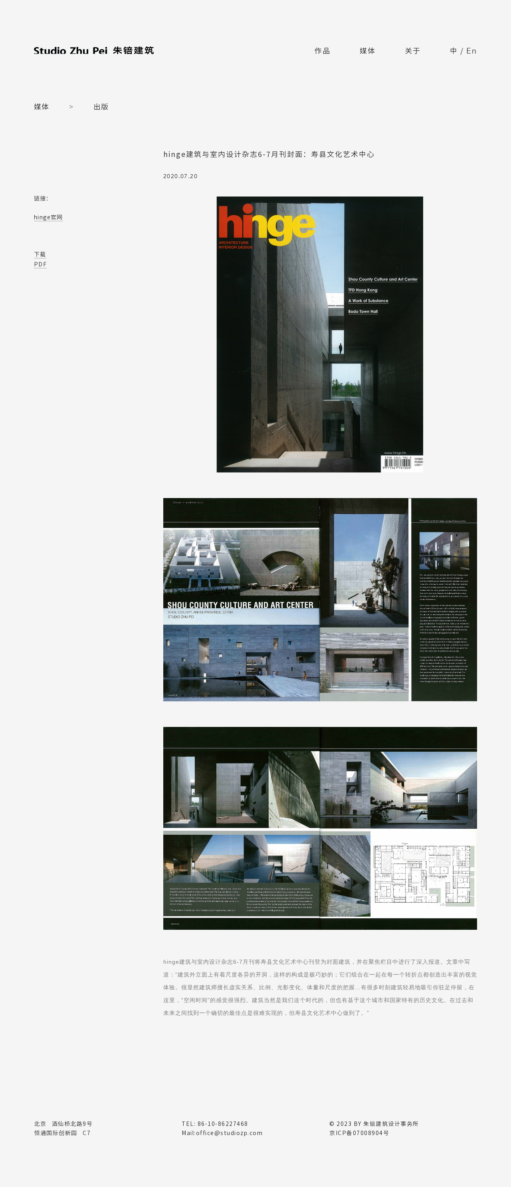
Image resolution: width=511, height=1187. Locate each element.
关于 (413, 50)
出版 (101, 106)
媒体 (368, 50)
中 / (463, 51)
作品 (323, 50)
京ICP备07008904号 (359, 1133)
